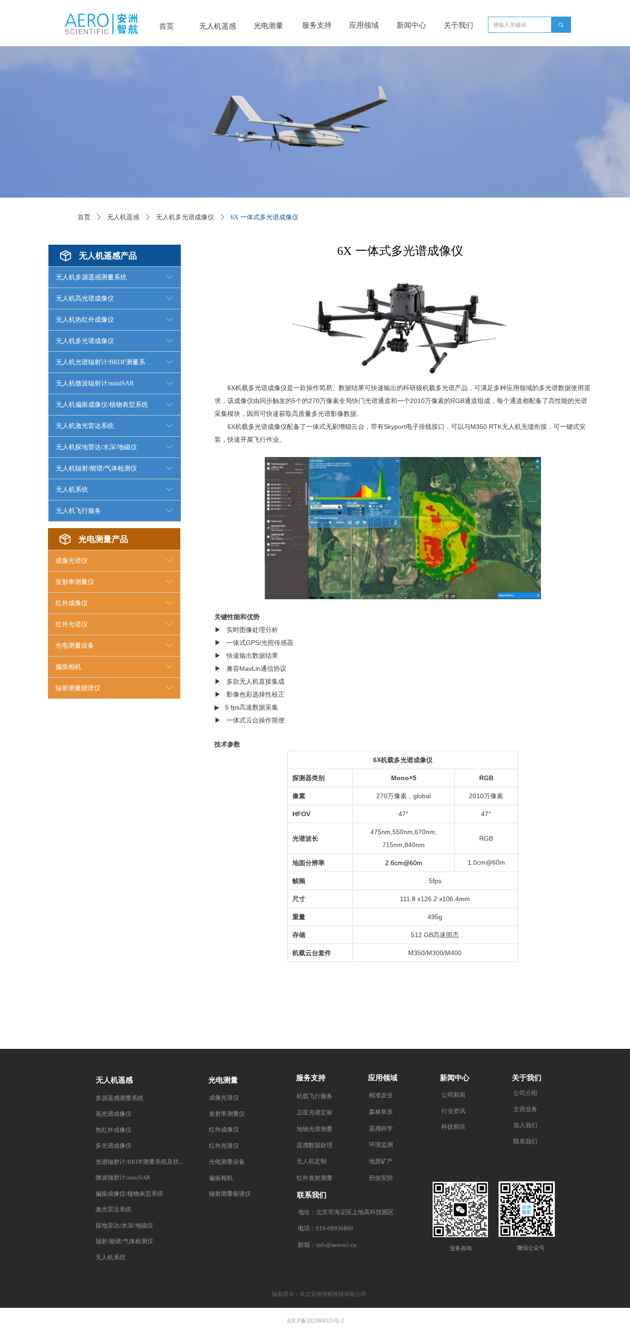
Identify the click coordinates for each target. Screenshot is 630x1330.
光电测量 (268, 26)
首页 (83, 217)
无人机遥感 (123, 217)
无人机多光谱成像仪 (185, 217)
